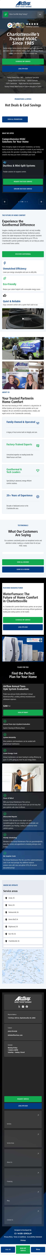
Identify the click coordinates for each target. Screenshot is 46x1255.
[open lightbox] (23, 318)
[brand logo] (23, 4)
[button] (38, 1249)
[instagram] (23, 1006)
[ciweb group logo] (23, 1233)
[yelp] (19, 1006)
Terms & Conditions (20, 1237)
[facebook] (27, 1006)
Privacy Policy (8, 1237)
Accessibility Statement (34, 1237)
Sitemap (23, 1240)
